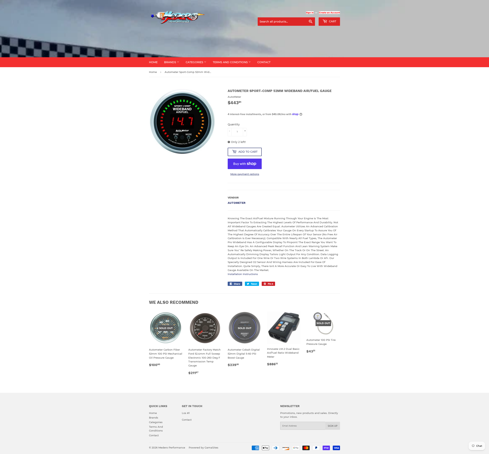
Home (153, 62)
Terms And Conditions (231, 62)
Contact (263, 62)
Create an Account (329, 12)
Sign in (310, 12)
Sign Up (333, 425)
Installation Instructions (243, 274)
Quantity (234, 124)
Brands (170, 62)
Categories (195, 62)
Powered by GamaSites (203, 447)
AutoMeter (236, 203)
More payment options (244, 174)
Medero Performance (171, 447)
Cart (332, 21)
